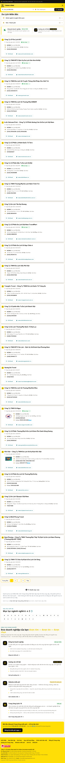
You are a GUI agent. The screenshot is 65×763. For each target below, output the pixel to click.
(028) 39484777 (12, 356)
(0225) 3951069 (11, 315)
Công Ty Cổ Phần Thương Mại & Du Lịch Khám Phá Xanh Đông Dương (28, 431)
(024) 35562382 (22, 131)
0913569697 (10, 152)
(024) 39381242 (11, 440)
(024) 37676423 (12, 111)
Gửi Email (10, 54)
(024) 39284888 (12, 172)
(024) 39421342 (11, 70)
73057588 (10, 506)
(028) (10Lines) (21, 548)
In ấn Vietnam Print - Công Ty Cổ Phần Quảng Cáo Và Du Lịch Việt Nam (29, 122)
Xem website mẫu (14, 696)
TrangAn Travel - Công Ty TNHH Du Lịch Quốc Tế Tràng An (25, 286)
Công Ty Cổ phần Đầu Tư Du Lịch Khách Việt (19, 306)
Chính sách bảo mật (41, 740)
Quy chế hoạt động (29, 740)
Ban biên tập (11, 740)
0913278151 (10, 377)
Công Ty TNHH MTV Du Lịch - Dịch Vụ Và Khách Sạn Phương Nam (27, 347)
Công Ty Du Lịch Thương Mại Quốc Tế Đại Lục (20, 327)
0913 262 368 (15, 485)
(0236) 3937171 (11, 569)
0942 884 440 (30, 461)
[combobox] (19, 9)
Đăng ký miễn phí (14, 655)
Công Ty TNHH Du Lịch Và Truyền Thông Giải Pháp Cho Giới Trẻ (26, 81)
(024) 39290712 (11, 254)
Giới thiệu (3, 740)
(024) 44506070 (12, 91)
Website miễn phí (20, 742)
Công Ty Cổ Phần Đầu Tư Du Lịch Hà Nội (18, 163)
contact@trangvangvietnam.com (27, 758)
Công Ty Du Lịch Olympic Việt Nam (16, 496)
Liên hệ (29, 742)
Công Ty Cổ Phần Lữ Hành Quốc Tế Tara (18, 143)
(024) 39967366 (12, 275)
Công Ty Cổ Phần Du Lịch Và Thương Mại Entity (20, 474)
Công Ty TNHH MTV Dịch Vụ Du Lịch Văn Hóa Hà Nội (22, 60)
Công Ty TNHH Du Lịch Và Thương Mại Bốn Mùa (20, 388)
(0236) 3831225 (20, 418)
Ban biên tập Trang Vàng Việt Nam (19, 601)
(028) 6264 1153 (20, 461)
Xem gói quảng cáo (14, 675)
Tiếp (27, 580)
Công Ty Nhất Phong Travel (14, 517)
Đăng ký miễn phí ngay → (13, 730)
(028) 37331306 (11, 336)
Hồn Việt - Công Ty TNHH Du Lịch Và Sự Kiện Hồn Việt (23, 452)
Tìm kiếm (59, 9)
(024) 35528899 (12, 295)
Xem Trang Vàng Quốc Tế (16, 716)
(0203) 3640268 (12, 483)
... (19, 580)
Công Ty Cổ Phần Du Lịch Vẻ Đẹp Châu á (18, 245)
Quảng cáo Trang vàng (7, 742)
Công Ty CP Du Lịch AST (12, 39)
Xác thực (19, 740)
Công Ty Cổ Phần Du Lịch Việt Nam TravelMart (20, 224)
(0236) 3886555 (12, 234)
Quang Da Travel (10, 368)
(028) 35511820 (11, 548)
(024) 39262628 (12, 49)
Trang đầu (5, 580)
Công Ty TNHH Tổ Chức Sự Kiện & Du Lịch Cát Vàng (22, 559)
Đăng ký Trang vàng (54, 740)
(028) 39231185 (11, 193)
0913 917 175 (23, 463)
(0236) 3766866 (12, 526)
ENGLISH (34, 742)
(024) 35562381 (11, 131)
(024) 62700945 (12, 397)
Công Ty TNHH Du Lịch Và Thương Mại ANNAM (20, 102)
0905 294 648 (24, 420)
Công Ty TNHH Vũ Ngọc (12, 408)
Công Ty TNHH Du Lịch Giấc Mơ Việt (16, 266)
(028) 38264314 (11, 213)
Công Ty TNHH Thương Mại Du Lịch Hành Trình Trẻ (21, 184)
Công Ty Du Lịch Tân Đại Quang (15, 204)
